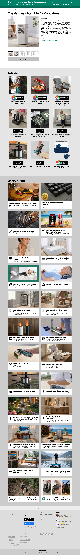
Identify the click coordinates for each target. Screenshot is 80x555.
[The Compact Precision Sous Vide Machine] (18, 159)
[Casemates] (19, 545)
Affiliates (42, 519)
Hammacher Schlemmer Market (28, 10)
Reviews (58, 512)
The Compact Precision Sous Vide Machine (18, 167)
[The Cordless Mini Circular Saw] (40, 159)
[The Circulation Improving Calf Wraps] (62, 128)
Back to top (40, 508)
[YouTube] (46, 534)
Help (41, 512)
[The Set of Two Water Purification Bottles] (18, 95)
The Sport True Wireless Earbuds (61, 167)
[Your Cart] (71, 3)
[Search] (53, 2)
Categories (13, 7)
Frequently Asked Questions (46, 514)
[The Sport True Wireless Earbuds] (62, 159)
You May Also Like (16, 180)
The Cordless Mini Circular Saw (40, 166)
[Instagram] (43, 534)
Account (26, 512)
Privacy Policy (50, 552)
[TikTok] (52, 534)
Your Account (47, 7)
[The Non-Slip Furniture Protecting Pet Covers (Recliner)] (62, 95)
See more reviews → (60, 527)
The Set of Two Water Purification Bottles (18, 102)
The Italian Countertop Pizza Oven (40, 102)
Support (53, 7)
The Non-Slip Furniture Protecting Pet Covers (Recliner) (62, 103)
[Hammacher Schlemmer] (27, 2)
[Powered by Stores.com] (40, 550)
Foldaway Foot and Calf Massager (18, 135)
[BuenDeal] (25, 543)
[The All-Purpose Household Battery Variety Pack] (40, 128)
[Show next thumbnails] (39, 54)
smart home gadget (62, 4)
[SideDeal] (13, 543)
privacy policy (34, 527)
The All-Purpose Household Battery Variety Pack (40, 135)
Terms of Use (56, 552)
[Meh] (13, 540)
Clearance (33, 7)
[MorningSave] (25, 540)
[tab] (10, 53)
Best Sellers (20, 7)
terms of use (26, 527)
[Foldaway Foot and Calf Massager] (18, 128)
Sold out (23, 59)
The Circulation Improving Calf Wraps (62, 135)
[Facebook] (41, 534)
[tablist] (23, 53)
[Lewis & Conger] (25, 537)
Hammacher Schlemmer (13, 10)
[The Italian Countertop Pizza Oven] (40, 95)
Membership (40, 7)
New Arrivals (27, 7)
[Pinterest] (49, 534)
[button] (8, 7)
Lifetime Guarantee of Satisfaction (49, 40)
